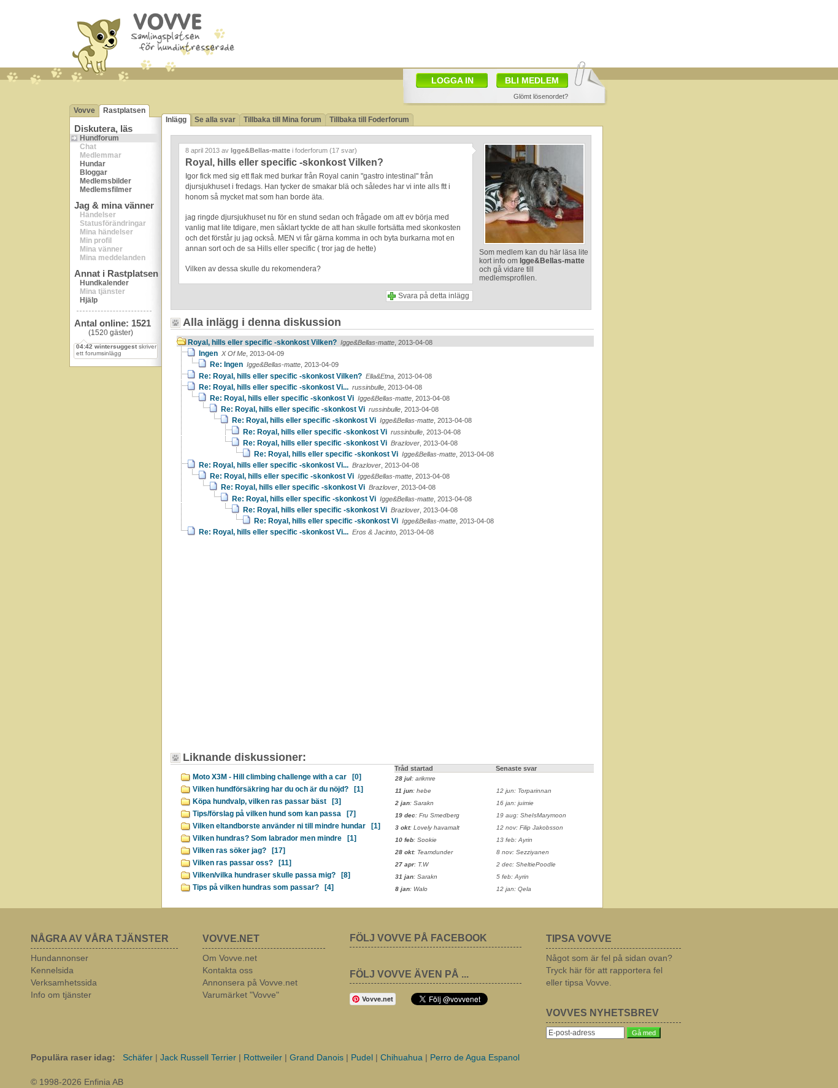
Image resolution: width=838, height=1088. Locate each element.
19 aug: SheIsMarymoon (531, 815)
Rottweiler (263, 1057)
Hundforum (99, 138)
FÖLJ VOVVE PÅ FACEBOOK (418, 938)
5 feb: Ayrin (512, 876)
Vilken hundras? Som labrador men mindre (274, 838)
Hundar (93, 164)
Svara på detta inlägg (433, 295)
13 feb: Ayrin (514, 839)
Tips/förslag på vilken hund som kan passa (274, 813)
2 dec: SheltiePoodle (526, 864)
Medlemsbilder (105, 181)
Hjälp (89, 300)
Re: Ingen (274, 364)
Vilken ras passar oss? (242, 862)
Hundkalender (104, 283)
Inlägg (176, 119)
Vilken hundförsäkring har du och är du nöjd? (278, 789)
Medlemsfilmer (106, 189)
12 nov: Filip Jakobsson (529, 827)
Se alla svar (215, 119)
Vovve (84, 110)
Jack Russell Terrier (198, 1057)
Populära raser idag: (73, 1057)
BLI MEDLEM (532, 80)
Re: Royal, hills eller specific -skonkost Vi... (310, 387)
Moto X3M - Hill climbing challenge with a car (277, 777)
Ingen (241, 353)
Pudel (362, 1057)
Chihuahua (401, 1057)
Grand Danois (317, 1057)
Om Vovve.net (229, 958)
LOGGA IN (452, 80)
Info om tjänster (61, 995)
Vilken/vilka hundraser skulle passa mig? (271, 875)
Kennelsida (52, 970)
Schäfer (138, 1057)
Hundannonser (59, 958)
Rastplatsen (124, 110)
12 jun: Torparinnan (524, 790)
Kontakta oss (227, 970)
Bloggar (93, 172)
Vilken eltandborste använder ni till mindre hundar (286, 826)
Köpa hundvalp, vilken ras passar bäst (267, 801)
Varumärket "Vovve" (240, 995)
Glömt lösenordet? (540, 96)
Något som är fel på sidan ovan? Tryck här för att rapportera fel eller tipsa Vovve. (609, 970)
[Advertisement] (281, 650)
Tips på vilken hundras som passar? (263, 887)
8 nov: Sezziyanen (522, 852)
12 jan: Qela (513, 888)
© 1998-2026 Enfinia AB (77, 1082)
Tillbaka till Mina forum (282, 119)
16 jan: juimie (515, 803)
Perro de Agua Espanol (475, 1057)
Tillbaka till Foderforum (369, 119)
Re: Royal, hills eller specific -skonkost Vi (330, 398)
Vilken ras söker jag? (239, 850)
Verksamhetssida (64, 982)
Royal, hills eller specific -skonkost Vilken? (310, 342)
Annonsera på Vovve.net (250, 982)
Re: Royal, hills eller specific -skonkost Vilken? (315, 376)
